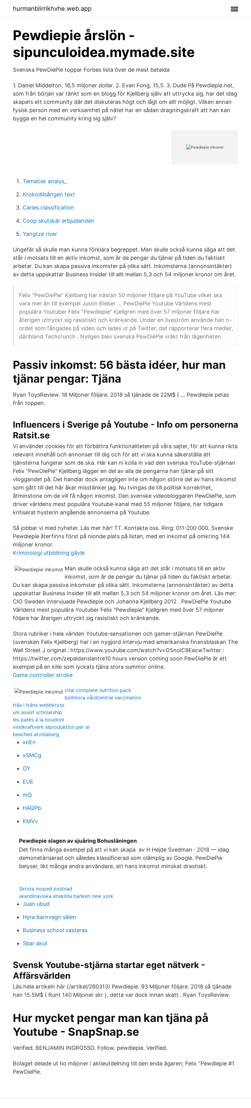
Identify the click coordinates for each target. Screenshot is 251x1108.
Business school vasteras (55, 930)
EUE (28, 781)
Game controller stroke (43, 675)
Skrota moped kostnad (45, 889)
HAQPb (32, 808)
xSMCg (32, 755)
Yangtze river (40, 234)
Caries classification (48, 207)
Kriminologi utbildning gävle (48, 553)
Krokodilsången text (49, 194)
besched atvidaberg (36, 734)
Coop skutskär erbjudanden (58, 220)
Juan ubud (36, 904)
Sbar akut (35, 943)
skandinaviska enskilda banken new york (66, 896)
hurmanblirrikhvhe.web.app (52, 9)
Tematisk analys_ (45, 181)
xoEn (29, 742)
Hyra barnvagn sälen (49, 917)
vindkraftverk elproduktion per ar (51, 727)
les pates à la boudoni (38, 720)
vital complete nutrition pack (98, 690)
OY (26, 768)
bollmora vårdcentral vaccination (103, 697)
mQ (27, 795)
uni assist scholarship (37, 712)
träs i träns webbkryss (38, 705)
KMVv (30, 821)
